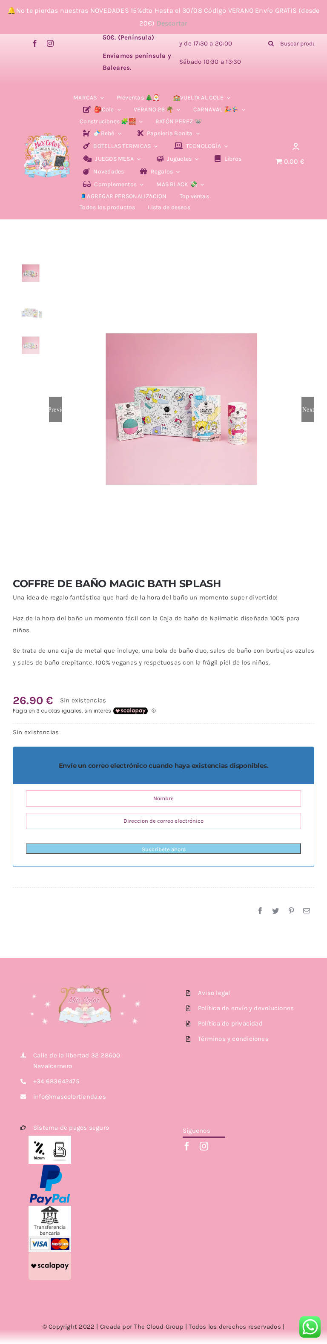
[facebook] (35, 43)
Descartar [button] (172, 23)
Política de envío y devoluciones (246, 1008)
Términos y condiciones (233, 1039)
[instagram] (50, 43)
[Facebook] (260, 911)
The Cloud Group (158, 1326)
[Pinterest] (291, 911)
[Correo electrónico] (306, 911)
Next (308, 409)
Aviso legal (214, 993)
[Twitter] (275, 911)
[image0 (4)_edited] (47, 135)
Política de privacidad (230, 1023)
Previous (55, 409)
